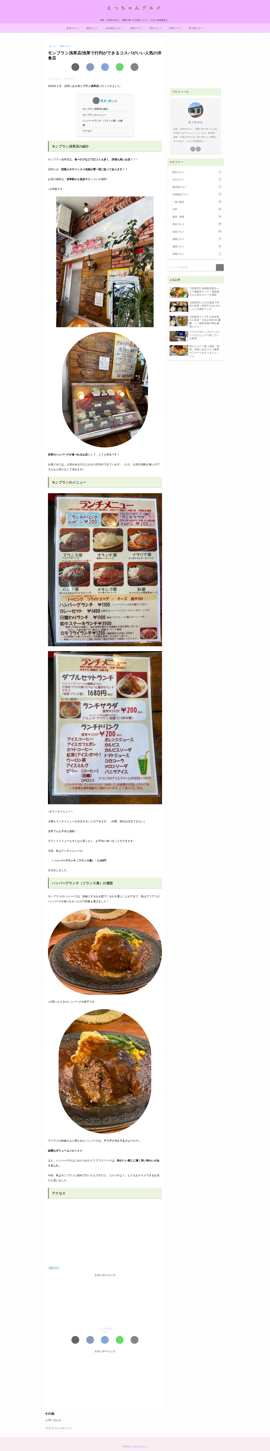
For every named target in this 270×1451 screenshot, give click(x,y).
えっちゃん (195, 122)
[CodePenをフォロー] (198, 149)
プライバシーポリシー (58, 1428)
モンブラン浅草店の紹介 (95, 109)
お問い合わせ (53, 1420)
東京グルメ (54, 1268)
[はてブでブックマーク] (105, 67)
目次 (103, 100)
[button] (134, 67)
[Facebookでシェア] (90, 67)
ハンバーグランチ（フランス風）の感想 (102, 122)
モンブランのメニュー (94, 115)
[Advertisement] (105, 1300)
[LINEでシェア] (120, 67)
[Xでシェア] (75, 67)
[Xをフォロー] (192, 149)
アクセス (87, 130)
